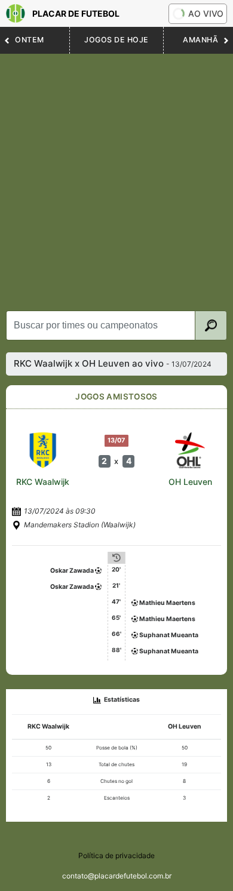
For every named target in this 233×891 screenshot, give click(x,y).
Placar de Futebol (75, 13)
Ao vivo (205, 13)
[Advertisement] (116, 176)
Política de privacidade (116, 855)
